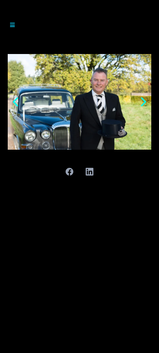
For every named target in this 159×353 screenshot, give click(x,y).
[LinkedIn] (90, 172)
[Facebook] (69, 172)
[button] (11, 25)
